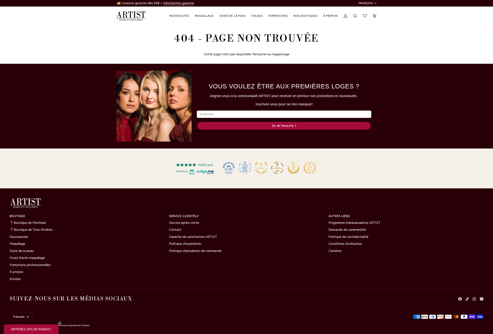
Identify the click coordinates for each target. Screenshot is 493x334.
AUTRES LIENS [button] (339, 216)
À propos (16, 272)
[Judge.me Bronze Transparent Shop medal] (277, 168)
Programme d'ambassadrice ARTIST (355, 223)
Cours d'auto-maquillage (27, 258)
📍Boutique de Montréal (28, 223)
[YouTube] (481, 299)
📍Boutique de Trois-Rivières (31, 230)
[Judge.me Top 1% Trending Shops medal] (310, 168)
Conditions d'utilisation (345, 244)
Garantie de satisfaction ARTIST (193, 237)
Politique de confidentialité (348, 237)
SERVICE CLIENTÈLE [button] (184, 216)
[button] (204, 16)
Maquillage (17, 244)
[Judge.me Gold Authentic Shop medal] (261, 168)
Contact (175, 230)
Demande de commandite (347, 230)
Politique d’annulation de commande (195, 251)
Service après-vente (184, 223)
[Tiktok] (467, 299)
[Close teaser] (60, 323)
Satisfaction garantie (178, 3)
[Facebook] (460, 299)
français (366, 3)
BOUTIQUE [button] (17, 216)
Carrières (335, 251)
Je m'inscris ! (284, 125)
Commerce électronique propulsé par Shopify (65, 325)
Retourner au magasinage (270, 54)
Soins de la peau (22, 251)
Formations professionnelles (30, 265)
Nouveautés (19, 237)
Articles (15, 279)
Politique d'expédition (185, 244)
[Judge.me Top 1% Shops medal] (293, 168)
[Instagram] (474, 299)
